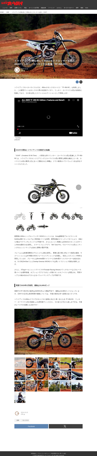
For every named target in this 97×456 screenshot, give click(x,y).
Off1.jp (23, 71)
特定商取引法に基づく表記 (58, 453)
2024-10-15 (24, 69)
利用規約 (33, 453)
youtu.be (17, 139)
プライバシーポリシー (43, 453)
